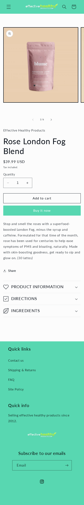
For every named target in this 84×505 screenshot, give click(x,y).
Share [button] (12, 270)
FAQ (11, 379)
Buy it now (42, 210)
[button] (8, 6)
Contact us (16, 360)
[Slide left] (32, 119)
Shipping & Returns (22, 370)
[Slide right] (51, 119)
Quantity (9, 174)
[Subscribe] (66, 465)
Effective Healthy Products (47, 502)
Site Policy (16, 389)
